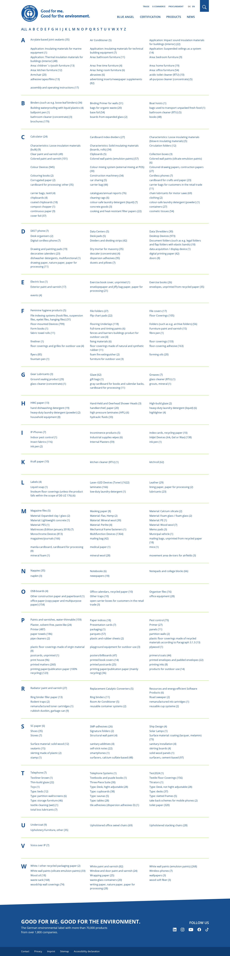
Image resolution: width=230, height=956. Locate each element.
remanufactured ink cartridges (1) (169, 701)
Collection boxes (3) (160, 154)
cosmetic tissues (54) (161, 211)
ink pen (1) (155, 442)
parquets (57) (98, 634)
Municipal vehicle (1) (161, 534)
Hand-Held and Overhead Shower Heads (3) (115, 403)
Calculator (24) (39, 136)
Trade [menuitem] (146, 6)
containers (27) (158, 206)
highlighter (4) (157, 412)
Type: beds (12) (39, 791)
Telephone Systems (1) (103, 773)
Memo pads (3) (158, 529)
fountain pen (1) (40, 359)
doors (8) (154, 258)
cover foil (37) (38, 215)
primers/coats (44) (160, 655)
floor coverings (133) (161, 341)
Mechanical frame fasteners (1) (108, 529)
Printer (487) (38, 629)
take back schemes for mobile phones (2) (173, 800)
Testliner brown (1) (42, 777)
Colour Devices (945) (43, 167)
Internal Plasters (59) (102, 442)
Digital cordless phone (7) (46, 240)
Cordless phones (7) (161, 175)
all (24, 29)
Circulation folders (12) (162, 145)
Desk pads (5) (98, 236)
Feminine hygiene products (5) (48, 310)
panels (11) (155, 629)
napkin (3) (36, 576)
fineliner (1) (37, 341)
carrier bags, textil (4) (43, 193)
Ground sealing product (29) (47, 379)
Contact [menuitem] (25, 951)
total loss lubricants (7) (44, 809)
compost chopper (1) (43, 206)
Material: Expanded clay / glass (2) (50, 515)
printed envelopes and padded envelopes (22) (176, 660)
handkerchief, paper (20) (104, 408)
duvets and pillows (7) (102, 262)
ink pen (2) (37, 446)
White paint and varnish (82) (106, 866)
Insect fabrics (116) (42, 442)
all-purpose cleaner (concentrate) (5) (170, 79)
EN (193, 6)
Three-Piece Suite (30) (102, 782)
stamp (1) (36, 757)
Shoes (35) (37, 731)
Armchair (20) (38, 74)
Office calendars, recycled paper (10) (111, 591)
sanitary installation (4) (162, 744)
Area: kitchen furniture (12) (46, 70)
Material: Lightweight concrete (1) (50, 520)
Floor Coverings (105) (161, 315)
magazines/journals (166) (45, 538)
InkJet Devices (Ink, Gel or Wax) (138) (170, 437)
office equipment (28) (162, 596)
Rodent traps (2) (40, 701)
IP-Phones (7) (38, 432)
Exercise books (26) (160, 282)
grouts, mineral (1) (160, 384)
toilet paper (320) (159, 805)
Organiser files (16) (160, 591)
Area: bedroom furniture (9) (165, 57)
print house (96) (40, 660)
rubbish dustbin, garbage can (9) (50, 710)
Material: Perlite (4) (101, 525)
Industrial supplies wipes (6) (106, 437)
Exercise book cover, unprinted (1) (110, 282)
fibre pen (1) (156, 333)
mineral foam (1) (40, 555)
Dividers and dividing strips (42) (108, 240)
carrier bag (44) (99, 184)
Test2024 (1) (156, 773)
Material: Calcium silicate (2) (165, 511)
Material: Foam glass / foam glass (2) (170, 515)
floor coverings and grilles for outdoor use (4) (57, 346)
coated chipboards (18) (44, 202)
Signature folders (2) (102, 731)
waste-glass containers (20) (106, 880)
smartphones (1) (100, 753)
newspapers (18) (99, 576)
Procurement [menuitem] (176, 6)
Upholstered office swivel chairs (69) (111, 825)
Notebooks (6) (98, 571)
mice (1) (154, 547)
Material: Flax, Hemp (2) (104, 515)
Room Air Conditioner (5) (104, 701)
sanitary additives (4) (102, 744)
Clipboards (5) (98, 154)
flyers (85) (36, 354)
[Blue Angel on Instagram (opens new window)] (182, 929)
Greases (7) (156, 374)
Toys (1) (35, 787)
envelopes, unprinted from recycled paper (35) (176, 287)
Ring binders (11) (100, 697)
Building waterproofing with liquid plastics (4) (57, 108)
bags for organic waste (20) (106, 108)
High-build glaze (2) (160, 403)
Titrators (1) (156, 782)
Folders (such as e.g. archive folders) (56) (173, 324)
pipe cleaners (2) (40, 638)
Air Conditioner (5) (101, 40)
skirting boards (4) (160, 748)
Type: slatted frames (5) (163, 796)
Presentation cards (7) (103, 625)
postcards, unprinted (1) (45, 655)
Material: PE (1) (158, 520)
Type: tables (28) (99, 800)
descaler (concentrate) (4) (105, 253)
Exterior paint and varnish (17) (48, 287)
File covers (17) (158, 311)
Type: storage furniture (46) (47, 800)
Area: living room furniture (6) (107, 70)
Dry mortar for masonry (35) (106, 249)
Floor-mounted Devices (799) (47, 324)
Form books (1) (39, 328)
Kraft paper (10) (40, 461)
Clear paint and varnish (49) (47, 154)
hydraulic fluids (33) (101, 417)
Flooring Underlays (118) (104, 324)
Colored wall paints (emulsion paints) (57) (114, 158)
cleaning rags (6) (99, 197)
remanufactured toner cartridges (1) (52, 706)
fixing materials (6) (101, 341)
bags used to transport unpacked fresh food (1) (177, 108)
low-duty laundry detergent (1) (108, 491)
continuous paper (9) (43, 211)
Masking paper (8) (100, 511)
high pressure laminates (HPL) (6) (109, 412)
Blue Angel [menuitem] (125, 17)
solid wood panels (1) (161, 753)
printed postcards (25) (103, 664)
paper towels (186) (41, 634)
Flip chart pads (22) (101, 315)
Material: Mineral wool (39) (105, 520)
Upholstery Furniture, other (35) (49, 830)
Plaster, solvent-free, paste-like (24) (51, 625)
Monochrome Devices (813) (47, 534)
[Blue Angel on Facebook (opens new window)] (199, 929)
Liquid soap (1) (39, 487)
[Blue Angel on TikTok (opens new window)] (207, 929)
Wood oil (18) (38, 875)
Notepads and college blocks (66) (168, 571)
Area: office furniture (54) (164, 70)
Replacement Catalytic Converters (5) (111, 688)
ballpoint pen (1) (40, 112)
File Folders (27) (99, 311)
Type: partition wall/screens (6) (49, 796)
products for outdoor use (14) (167, 669)
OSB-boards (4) (39, 591)
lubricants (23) (157, 491)
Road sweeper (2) (159, 697)
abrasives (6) (97, 74)
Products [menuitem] (173, 17)
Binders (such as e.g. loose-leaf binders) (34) (56, 102)
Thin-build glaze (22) (42, 782)
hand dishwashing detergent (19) (50, 408)
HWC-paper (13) (40, 402)
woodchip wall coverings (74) (47, 884)
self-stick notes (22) (101, 748)
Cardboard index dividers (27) (107, 137)
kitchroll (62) (156, 462)
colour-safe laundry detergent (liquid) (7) (114, 202)
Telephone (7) (39, 772)
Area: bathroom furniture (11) (107, 57)
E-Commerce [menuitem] (158, 6)
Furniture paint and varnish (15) (168, 328)
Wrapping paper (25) (102, 875)
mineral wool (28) (100, 555)
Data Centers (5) (99, 231)
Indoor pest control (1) (44, 437)
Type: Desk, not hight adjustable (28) (170, 787)
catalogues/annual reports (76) (108, 193)
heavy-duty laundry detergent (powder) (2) (55, 412)
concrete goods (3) (101, 206)
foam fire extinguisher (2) (105, 354)
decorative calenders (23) (45, 253)
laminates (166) (99, 487)
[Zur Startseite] (58, 13)
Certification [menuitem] (150, 17)
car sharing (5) (98, 180)
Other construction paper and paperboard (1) (57, 596)
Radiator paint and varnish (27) (49, 688)
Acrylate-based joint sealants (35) (50, 39)
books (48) (155, 117)
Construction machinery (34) (107, 175)
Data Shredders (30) (161, 231)
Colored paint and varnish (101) (49, 158)
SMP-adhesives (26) (101, 726)
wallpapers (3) (157, 875)
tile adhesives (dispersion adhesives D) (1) (114, 805)
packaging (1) (97, 629)
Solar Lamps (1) (158, 731)
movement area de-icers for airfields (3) (172, 555)
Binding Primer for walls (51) (106, 103)
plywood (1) (156, 647)
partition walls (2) (159, 634)
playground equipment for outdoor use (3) (115, 647)
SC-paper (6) (38, 726)
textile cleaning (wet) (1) (44, 805)
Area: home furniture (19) (164, 65)
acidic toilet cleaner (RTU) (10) (166, 74)
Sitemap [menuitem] (64, 951)
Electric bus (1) (39, 281)
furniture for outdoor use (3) (107, 359)
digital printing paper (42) (164, 253)
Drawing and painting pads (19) (49, 249)
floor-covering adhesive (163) (166, 346)
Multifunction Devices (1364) (106, 534)
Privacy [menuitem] (38, 951)
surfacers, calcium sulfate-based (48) (111, 757)
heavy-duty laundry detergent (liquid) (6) (173, 408)
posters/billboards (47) (103, 655)
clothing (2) (156, 197)
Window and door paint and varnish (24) (113, 871)
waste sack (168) (40, 880)
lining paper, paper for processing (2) (171, 487)
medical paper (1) (100, 547)
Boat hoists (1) (157, 103)
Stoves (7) (36, 735)
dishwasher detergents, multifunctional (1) (56, 258)
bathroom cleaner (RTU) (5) (165, 112)
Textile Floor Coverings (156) (166, 777)
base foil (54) (97, 112)
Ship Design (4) (158, 726)
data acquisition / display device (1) (170, 249)
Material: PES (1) (40, 525)
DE (189, 6)
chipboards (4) (39, 197)
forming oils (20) (159, 354)
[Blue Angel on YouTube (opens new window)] (191, 929)
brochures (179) (40, 121)
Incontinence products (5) (105, 432)
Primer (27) (156, 625)
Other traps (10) (99, 596)
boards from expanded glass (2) (108, 117)
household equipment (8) (45, 417)
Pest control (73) (159, 620)
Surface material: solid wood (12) (50, 744)
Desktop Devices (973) (162, 236)
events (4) (36, 295)
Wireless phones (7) (161, 871)
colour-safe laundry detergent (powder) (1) (174, 202)
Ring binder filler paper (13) (47, 697)
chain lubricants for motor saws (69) (170, 193)
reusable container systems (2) (108, 706)
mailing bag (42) (99, 538)
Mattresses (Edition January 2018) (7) (52, 529)
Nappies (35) (38, 570)
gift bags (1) (97, 379)
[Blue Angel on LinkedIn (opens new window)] (174, 929)
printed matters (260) (43, 664)
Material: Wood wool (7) (163, 525)
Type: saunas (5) (99, 796)
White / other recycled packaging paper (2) (55, 866)
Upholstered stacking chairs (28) (168, 825)
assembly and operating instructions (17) (55, 87)
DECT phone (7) (40, 231)
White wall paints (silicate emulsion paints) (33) (58, 871)
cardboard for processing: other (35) (52, 184)
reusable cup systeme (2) (164, 706)
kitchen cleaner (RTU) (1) (104, 462)
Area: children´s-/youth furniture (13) (52, 65)
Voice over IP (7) (40, 845)
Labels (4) (36, 482)
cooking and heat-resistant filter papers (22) (116, 211)
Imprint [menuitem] (51, 951)
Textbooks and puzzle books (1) (108, 777)
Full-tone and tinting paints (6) (107, 328)
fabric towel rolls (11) (43, 333)
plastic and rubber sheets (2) (107, 638)
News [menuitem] (191, 17)
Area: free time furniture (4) (106, 65)
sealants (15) (38, 748)
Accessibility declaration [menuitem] (87, 951)
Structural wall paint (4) (103, 735)
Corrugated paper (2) (43, 180)
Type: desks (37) (158, 791)
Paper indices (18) (100, 620)
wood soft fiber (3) (160, 880)
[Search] (204, 7)
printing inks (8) (158, 664)
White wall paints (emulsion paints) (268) (173, 866)
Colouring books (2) (42, 175)
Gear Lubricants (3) (42, 374)
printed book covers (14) (104, 660)
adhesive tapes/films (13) (45, 79)
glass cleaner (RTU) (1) (162, 379)
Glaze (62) (95, 374)
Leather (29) (156, 482)
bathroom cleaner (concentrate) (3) (51, 117)
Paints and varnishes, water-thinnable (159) (56, 619)
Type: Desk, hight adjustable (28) (109, 787)
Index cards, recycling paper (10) (168, 432)
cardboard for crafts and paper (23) (170, 180)
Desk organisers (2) (42, 236)
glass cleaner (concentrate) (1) (48, 384)
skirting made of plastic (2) (46, 753)
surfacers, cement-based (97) (166, 757)
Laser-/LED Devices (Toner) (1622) (109, 482)
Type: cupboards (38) (102, 791)
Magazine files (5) (41, 510)
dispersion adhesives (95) (105, 258)
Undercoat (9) (39, 824)
